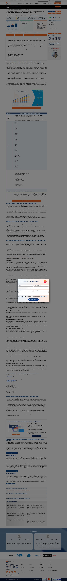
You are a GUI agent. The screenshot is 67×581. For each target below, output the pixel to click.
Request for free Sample (33, 299)
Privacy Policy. (42, 296)
